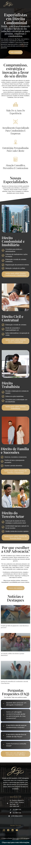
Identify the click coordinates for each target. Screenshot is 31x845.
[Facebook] (8, 830)
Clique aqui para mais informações (15, 842)
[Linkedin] (12, 830)
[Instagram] (4, 830)
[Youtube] (17, 830)
